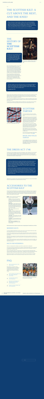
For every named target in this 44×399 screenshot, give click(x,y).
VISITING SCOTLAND (8, 2)
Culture (7, 6)
